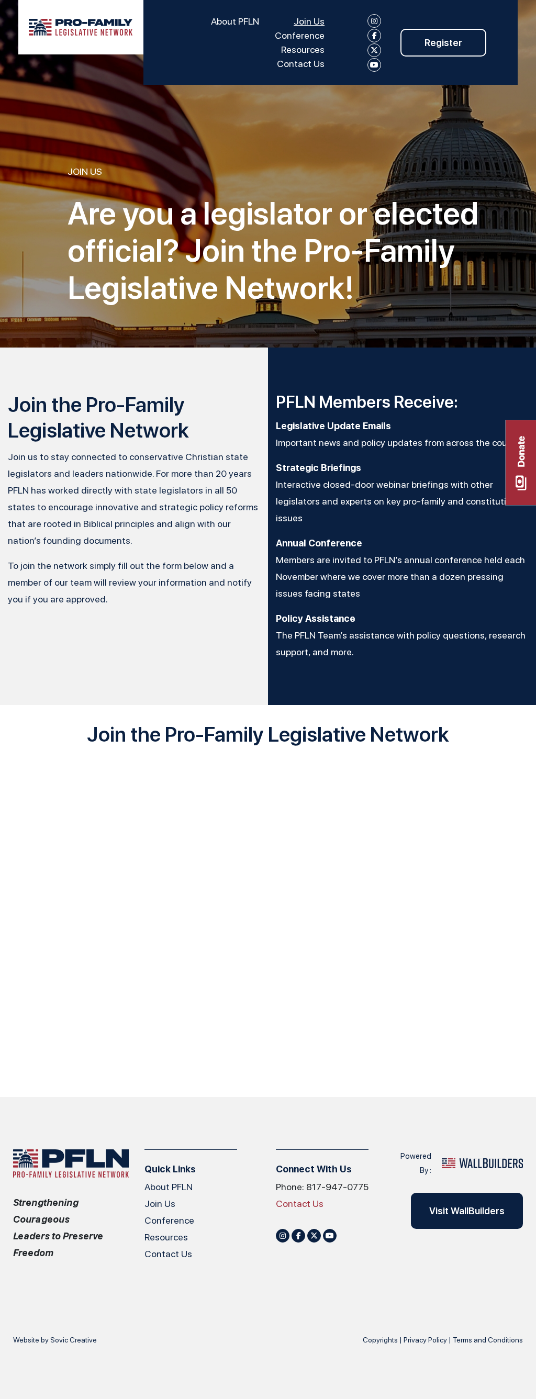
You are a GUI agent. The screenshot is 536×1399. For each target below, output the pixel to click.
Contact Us (301, 63)
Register (443, 42)
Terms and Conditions (488, 1340)
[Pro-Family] (81, 27)
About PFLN (235, 21)
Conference (300, 35)
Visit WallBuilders (467, 1210)
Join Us (309, 21)
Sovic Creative (73, 1340)
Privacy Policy (425, 1340)
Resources (303, 49)
